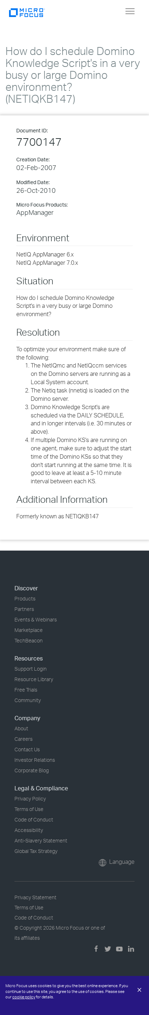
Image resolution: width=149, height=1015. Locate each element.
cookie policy (23, 996)
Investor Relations (34, 760)
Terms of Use (28, 809)
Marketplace (28, 630)
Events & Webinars (35, 619)
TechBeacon (28, 640)
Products (24, 598)
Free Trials (25, 690)
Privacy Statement (35, 897)
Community (27, 700)
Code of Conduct (33, 819)
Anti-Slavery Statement (40, 840)
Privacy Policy (30, 798)
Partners (24, 609)
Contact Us (27, 749)
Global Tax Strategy (36, 851)
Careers (23, 739)
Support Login (30, 669)
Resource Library (33, 679)
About (21, 728)
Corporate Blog (31, 770)
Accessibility (28, 830)
